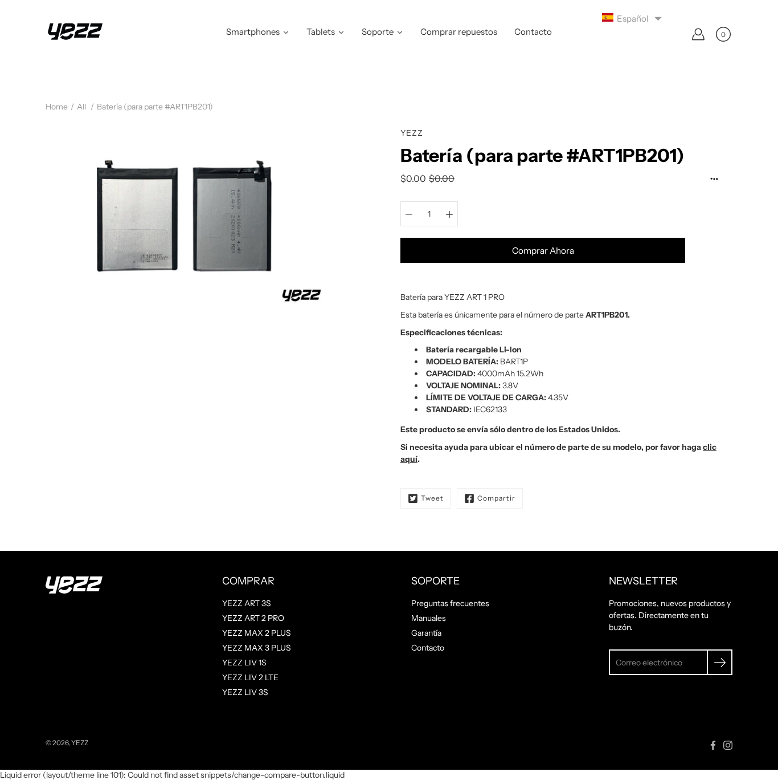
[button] (632, 18)
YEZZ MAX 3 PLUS (256, 648)
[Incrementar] (449, 213)
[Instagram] (727, 745)
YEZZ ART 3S (246, 603)
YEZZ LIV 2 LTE (250, 677)
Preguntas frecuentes (450, 603)
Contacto (427, 648)
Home (57, 106)
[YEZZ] (74, 34)
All (81, 106)
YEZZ (79, 742)
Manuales (428, 618)
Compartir (496, 498)
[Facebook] (713, 745)
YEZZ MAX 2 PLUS (256, 633)
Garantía (426, 633)
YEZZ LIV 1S (244, 662)
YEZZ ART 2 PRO (253, 618)
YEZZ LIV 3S (245, 692)
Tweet (432, 498)
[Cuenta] (698, 34)
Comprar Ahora (543, 250)
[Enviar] (719, 662)
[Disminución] (408, 213)
